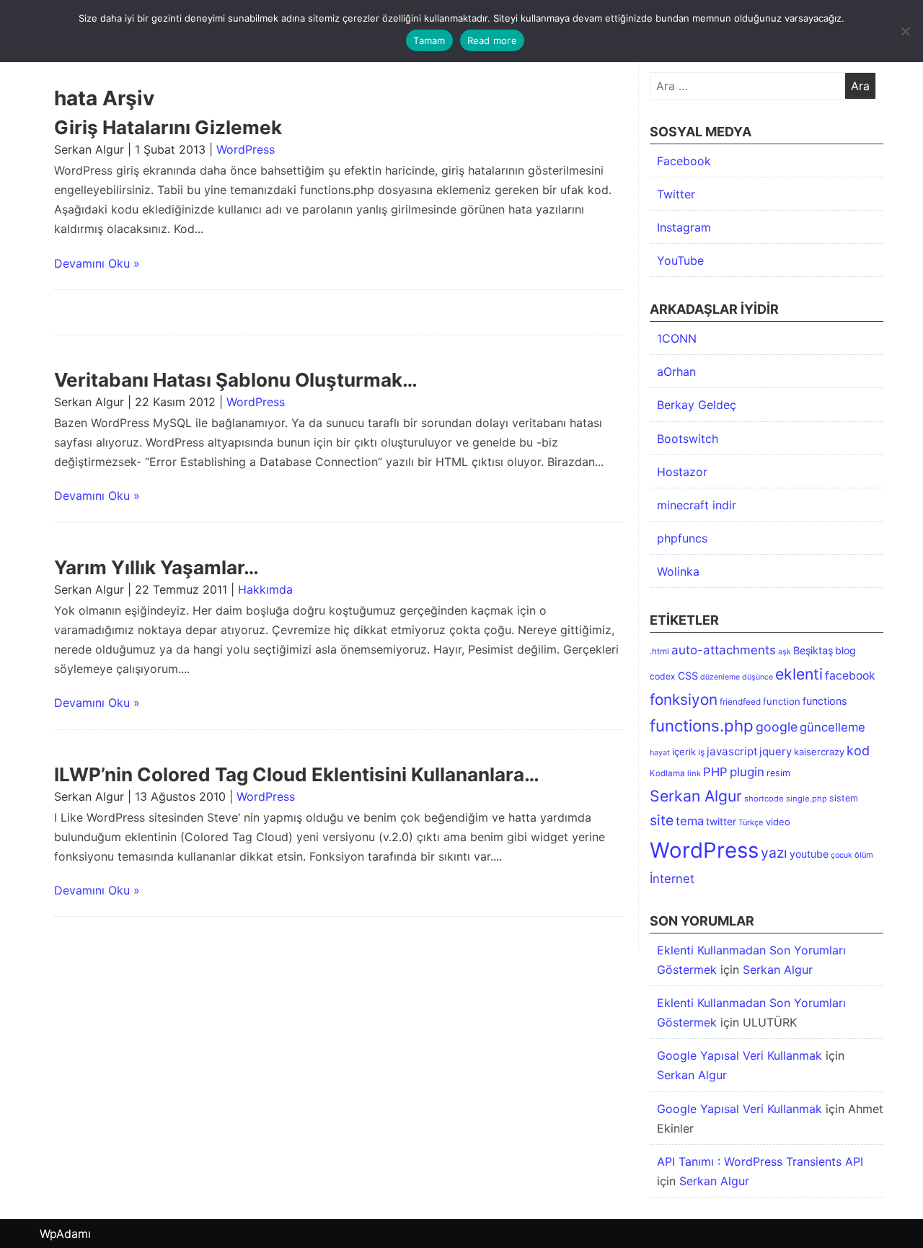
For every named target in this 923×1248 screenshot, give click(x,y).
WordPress (245, 149)
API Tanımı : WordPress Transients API (760, 1161)
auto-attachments (723, 650)
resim (778, 773)
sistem (843, 798)
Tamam (429, 40)
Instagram (684, 227)
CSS (688, 675)
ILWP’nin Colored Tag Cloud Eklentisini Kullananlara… (296, 774)
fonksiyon (683, 699)
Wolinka (678, 571)
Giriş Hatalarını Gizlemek (168, 127)
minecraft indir (696, 505)
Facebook (684, 161)
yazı (774, 852)
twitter (721, 821)
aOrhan (676, 371)
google (777, 726)
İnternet (672, 878)
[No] (905, 31)
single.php (806, 799)
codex (663, 676)
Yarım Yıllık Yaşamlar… (156, 567)
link (694, 773)
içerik (684, 751)
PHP (715, 772)
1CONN (677, 338)
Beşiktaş (813, 650)
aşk (784, 651)
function (781, 701)
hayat (660, 752)
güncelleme (832, 727)
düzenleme (720, 677)
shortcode (764, 799)
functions (825, 701)
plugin (747, 772)
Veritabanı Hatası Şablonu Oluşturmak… (236, 380)
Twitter (676, 194)
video (778, 821)
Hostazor (682, 472)
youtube (809, 854)
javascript (732, 751)
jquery (775, 751)
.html (659, 651)
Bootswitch (687, 438)
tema (690, 821)
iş (701, 752)
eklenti (799, 673)
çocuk (841, 855)
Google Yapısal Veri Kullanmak (739, 1055)
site (662, 820)
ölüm (863, 855)
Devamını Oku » (97, 263)
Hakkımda (265, 589)
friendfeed (740, 702)
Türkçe (751, 822)
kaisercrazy (819, 751)
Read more (492, 40)
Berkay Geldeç (696, 404)
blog (845, 650)
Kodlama (667, 773)
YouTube (680, 260)
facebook (850, 675)
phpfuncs (682, 538)
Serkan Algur (696, 795)
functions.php (702, 725)
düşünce (757, 677)
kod (858, 750)
